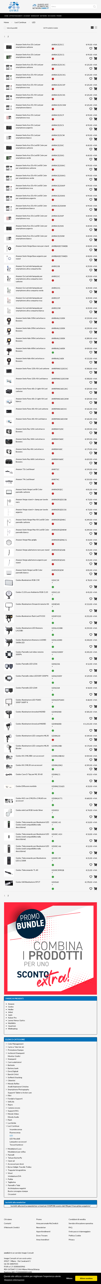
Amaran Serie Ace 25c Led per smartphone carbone (28, 45)
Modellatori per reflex (17, 1152)
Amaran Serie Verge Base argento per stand (31, 257)
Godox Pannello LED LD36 (26, 664)
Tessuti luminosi (16, 1145)
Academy (26, 16)
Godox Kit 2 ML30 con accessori (29, 765)
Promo (59, 16)
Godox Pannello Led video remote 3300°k (30, 653)
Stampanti (12, 1059)
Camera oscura (14, 1108)
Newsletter (41, 1227)
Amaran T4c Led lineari (25, 479)
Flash (10, 1120)
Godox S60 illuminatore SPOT (28, 882)
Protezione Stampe (16, 1050)
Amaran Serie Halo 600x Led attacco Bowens (30, 349)
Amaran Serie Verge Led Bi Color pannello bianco (29, 571)
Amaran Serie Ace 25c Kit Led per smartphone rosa (29, 86)
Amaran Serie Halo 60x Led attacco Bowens (30, 359)
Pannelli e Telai (14, 1185)
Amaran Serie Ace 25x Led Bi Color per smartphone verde (31, 156)
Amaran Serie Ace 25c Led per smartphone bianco (28, 136)
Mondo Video (13, 1114)
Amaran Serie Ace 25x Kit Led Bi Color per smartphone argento (31, 196)
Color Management (16, 1044)
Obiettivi (11, 1080)
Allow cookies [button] (86, 1278)
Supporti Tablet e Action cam (20, 1093)
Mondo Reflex (13, 1083)
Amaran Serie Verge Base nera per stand (32, 246)
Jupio (10, 1015)
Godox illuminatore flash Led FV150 (30, 616)
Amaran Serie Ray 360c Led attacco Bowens (30, 440)
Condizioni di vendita (77, 1219)
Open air (11, 1161)
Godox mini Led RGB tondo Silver (29, 810)
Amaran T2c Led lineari (25, 469)
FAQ (70, 1227)
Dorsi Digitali (13, 1071)
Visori (10, 1173)
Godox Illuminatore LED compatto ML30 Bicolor (32, 747)
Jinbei (10, 1012)
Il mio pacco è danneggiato (79, 1231)
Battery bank (13, 1068)
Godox (11, 1007)
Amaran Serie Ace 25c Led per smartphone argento (28, 126)
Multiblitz (12, 1023)
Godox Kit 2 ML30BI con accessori (30, 756)
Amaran (11, 1004)
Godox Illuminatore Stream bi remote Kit (32, 604)
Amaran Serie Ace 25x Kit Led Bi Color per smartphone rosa (31, 186)
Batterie (11, 1065)
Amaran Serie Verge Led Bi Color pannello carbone (29, 490)
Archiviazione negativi (17, 1188)
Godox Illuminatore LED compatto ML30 (32, 736)
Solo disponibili (12, 28)
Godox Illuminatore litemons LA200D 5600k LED (31, 641)
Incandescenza (16, 1129)
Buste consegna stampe (18, 1191)
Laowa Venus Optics (16, 1020)
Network (43, 16)
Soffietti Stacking (15, 1077)
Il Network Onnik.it (12, 1227)
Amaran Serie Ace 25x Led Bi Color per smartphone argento (31, 227)
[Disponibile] (53, 352)
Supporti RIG (13, 1111)
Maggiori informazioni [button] (14, 1280)
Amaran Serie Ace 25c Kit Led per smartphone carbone (29, 65)
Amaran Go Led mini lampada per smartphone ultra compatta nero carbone (29, 278)
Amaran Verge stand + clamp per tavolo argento (32, 510)
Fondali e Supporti (15, 1099)
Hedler (11, 1009)
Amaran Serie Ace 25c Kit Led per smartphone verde (29, 76)
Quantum (12, 1026)
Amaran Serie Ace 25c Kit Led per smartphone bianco (29, 106)
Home (6, 16)
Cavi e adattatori (14, 1062)
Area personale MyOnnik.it (47, 1223)
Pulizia (10, 1179)
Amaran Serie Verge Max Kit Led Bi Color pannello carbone (32, 520)
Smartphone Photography (18, 1089)
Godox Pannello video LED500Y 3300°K (32, 676)
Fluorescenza (15, 1133)
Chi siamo (8, 1219)
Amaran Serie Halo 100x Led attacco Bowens (30, 319)
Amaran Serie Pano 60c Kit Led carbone (32, 409)
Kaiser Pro (12, 1018)
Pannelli (11, 1155)
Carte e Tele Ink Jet (16, 1047)
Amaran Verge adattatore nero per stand (32, 550)
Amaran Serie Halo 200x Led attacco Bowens (30, 329)
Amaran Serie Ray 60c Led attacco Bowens (30, 450)
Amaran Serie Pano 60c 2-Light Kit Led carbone (31, 389)
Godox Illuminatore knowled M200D (30, 712)
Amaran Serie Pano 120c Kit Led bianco (32, 378)
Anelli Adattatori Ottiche (18, 1087)
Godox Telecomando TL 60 (27, 870)
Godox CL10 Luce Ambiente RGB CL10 (32, 592)
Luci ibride (12, 1123)
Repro (10, 1105)
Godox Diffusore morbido (26, 786)
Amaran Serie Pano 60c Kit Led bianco (31, 419)
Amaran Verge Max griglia (26, 540)
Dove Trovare (41, 1235)
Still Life (11, 1102)
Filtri (9, 1095)
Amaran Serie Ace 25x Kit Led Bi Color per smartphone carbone (31, 166)
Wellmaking (12, 1029)
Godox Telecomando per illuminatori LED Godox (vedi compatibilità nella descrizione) (32, 824)
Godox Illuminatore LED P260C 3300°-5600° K (28, 701)
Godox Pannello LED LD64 (26, 688)
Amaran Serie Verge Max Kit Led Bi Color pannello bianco (32, 531)
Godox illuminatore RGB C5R (27, 580)
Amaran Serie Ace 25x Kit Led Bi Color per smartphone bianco (31, 207)
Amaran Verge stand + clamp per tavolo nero (32, 500)
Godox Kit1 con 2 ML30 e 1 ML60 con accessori (31, 799)
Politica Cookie (75, 1235)
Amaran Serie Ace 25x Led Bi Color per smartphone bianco (31, 237)
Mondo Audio (13, 1117)
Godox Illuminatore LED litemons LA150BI (29, 629)
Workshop (35, 16)
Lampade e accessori (18, 1142)
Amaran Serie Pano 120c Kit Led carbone (32, 368)
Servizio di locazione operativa (81, 1223)
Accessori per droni (16, 1164)
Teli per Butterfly (15, 1158)
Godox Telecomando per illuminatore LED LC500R (31, 859)
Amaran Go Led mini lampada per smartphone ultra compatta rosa (29, 299)
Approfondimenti (16, 16)
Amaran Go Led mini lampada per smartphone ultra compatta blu (29, 267)
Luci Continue (20, 22)
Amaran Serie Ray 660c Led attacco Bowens (30, 460)
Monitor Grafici (14, 1056)
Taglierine (12, 1182)
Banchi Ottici (13, 1074)
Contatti (7, 1223)
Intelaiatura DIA (14, 1176)
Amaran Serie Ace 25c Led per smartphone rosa (28, 116)
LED (33, 22)
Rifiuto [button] (69, 1278)
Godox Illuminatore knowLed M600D (31, 724)
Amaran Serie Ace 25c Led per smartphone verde (28, 55)
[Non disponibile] (53, 48)
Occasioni (52, 16)
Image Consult (28, 1253)
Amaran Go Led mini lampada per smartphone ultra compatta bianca (30, 309)
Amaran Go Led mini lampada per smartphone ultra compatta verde (29, 289)
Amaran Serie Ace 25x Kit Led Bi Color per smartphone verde (31, 176)
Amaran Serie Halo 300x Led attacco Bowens (30, 339)
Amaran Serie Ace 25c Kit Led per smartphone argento (29, 96)
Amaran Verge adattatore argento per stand (31, 561)
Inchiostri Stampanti (16, 1053)
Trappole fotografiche (17, 1170)
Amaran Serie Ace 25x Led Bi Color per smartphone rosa (31, 217)
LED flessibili (15, 1139)
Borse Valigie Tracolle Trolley (19, 1167)
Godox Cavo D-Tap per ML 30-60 (29, 774)
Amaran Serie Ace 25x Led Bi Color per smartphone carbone (31, 146)
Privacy (72, 1239)
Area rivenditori (42, 1239)
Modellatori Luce (14, 1149)
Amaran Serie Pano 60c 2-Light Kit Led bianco (31, 400)
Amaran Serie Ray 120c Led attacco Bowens (30, 430)
